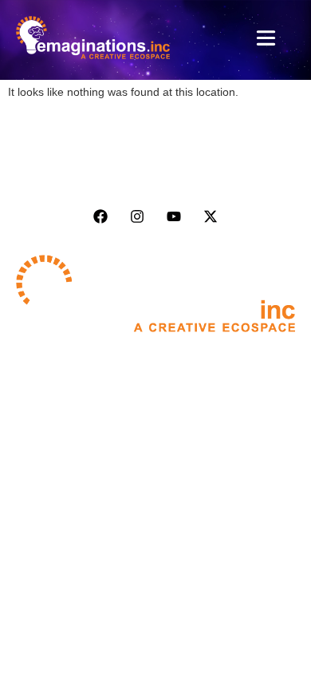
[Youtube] (173, 216)
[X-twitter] (210, 216)
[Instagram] (137, 216)
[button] (267, 40)
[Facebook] (100, 216)
